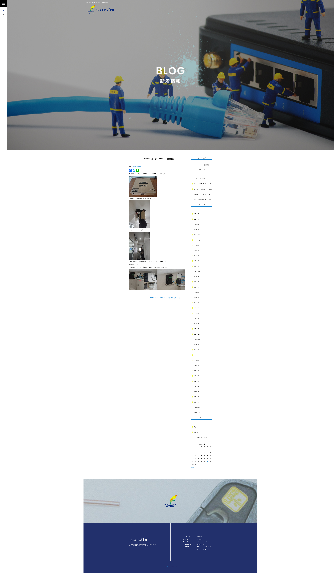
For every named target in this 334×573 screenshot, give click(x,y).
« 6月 (192, 467)
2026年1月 (196, 229)
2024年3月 (196, 255)
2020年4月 (196, 360)
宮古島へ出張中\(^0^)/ (199, 178)
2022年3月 (196, 318)
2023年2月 (196, 297)
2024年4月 (196, 250)
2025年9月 (196, 245)
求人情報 (199, 539)
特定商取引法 (200, 544)
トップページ (186, 537)
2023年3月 (196, 292)
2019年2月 (196, 397)
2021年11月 (197, 339)
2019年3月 (196, 391)
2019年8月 (196, 370)
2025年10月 (197, 240)
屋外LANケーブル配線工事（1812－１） (171, 298)
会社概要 (185, 539)
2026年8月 (196, 214)
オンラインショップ (202, 542)
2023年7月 (196, 282)
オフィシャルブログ (202, 549)
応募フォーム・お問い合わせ (204, 546)
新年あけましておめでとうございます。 (203, 194)
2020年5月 (196, 355)
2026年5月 (196, 224)
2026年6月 (196, 219)
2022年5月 (196, 308)
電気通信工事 (188, 544)
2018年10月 (197, 412)
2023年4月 (196, 287)
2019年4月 (196, 386)
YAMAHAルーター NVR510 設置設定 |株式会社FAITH (97, 2)
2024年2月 (196, 261)
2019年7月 (196, 376)
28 (207, 461)
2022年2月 (196, 323)
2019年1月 (196, 402)
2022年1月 (196, 329)
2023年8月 (196, 276)
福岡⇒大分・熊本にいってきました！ (203, 189)
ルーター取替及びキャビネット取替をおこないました (203, 184)
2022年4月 (196, 313)
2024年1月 (196, 266)
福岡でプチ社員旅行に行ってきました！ (203, 199)
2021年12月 (197, 334)
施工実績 (196, 432)
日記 (195, 427)
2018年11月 (197, 407)
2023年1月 (196, 302)
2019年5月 (196, 381)
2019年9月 (196, 365)
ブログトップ (201, 158)
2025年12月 (197, 234)
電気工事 (187, 546)
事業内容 (185, 542)
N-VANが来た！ (153, 298)
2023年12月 (197, 271)
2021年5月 (196, 344)
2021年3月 (196, 349)
